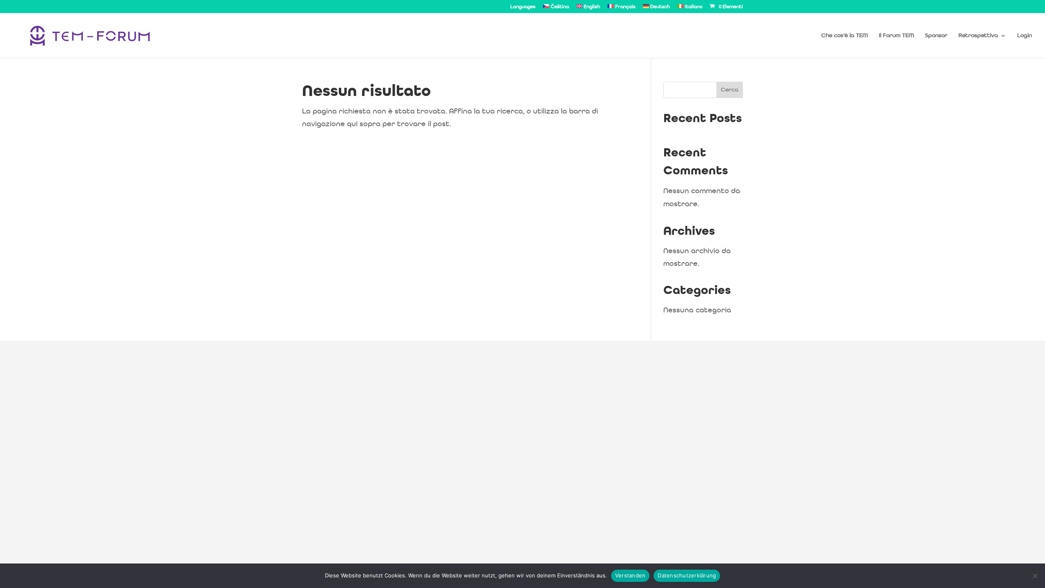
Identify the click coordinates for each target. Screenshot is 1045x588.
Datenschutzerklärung (687, 575)
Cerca (729, 90)
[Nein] (1035, 576)
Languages (523, 6)
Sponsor (936, 35)
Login (1024, 35)
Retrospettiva (978, 35)
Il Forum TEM (896, 35)
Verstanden (630, 575)
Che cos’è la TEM (844, 35)
